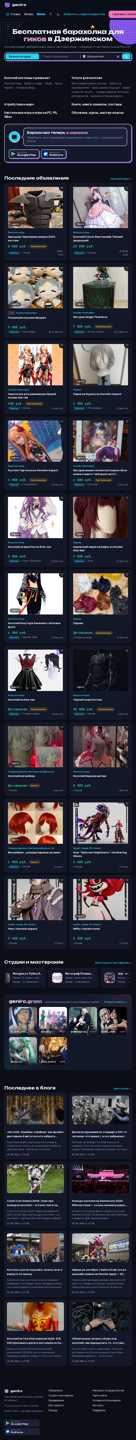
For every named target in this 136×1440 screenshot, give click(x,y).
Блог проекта (56, 1405)
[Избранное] (50, 14)
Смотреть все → (121, 178)
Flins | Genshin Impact (22, 929)
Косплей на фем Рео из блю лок (29, 547)
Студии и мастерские (60, 1395)
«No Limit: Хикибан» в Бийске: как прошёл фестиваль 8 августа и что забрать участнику (35, 1134)
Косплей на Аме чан (21, 699)
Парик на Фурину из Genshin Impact (97, 394)
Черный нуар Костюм (87, 699)
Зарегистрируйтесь (92, 14)
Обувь (48, 83)
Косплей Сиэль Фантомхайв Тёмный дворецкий (98, 238)
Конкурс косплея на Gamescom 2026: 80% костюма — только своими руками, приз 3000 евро (99, 1203)
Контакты (98, 1405)
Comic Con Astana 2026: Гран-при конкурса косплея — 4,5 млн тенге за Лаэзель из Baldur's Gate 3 (32, 1203)
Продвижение (56, 1400)
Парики (8, 87)
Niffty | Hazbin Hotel (86, 929)
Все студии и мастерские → (113, 962)
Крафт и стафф (33, 83)
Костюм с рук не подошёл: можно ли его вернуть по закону (35, 1272)
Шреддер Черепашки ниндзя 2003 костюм (31, 238)
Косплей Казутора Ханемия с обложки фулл (34, 625)
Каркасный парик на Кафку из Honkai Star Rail (98, 548)
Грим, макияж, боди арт (106, 87)
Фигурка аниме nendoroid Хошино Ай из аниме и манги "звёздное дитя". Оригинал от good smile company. (100, 473)
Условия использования (107, 1400)
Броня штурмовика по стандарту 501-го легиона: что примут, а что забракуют (99, 1134)
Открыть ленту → (115, 1002)
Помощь (52, 1410)
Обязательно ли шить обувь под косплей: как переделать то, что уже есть (98, 1341)
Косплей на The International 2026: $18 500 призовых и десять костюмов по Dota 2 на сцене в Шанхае (35, 1341)
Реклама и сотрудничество (108, 1390)
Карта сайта (100, 1395)
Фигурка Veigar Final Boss (90, 317)
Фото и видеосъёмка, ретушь (89, 83)
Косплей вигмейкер (21, 776)
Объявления (55, 1390)
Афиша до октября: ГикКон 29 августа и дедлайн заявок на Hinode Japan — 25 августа (99, 1272)
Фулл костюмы (12, 83)
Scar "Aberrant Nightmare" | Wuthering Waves (100, 854)
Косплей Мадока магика (89, 776)
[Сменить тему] (58, 14)
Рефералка (99, 1410)
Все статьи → (123, 1088)
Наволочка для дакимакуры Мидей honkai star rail (32, 395)
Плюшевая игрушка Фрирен (27, 317)
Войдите (69, 14)
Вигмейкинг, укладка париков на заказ (34, 852)
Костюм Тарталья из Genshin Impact (33, 470)
